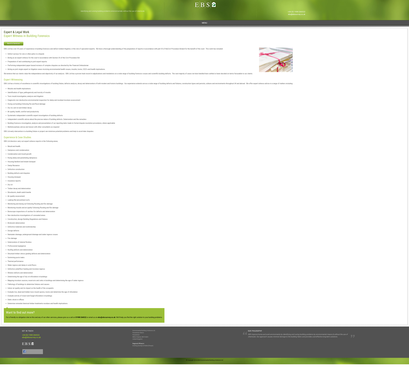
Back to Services (13, 44)
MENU (204, 23)
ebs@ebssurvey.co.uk (296, 14)
